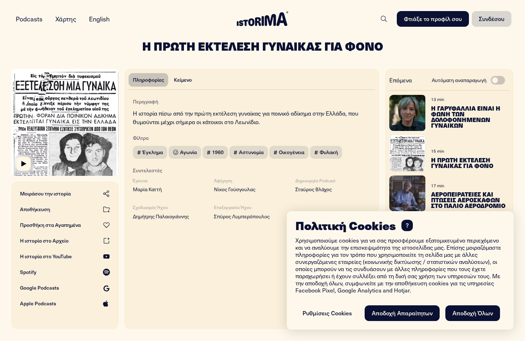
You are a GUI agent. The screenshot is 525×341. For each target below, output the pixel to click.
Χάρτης (65, 18)
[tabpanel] (252, 157)
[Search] (384, 19)
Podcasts (29, 18)
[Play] (23, 164)
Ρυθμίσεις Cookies (327, 313)
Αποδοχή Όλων (472, 313)
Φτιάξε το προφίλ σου (433, 18)
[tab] (148, 80)
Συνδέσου (491, 18)
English (99, 18)
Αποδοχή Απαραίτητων (402, 313)
